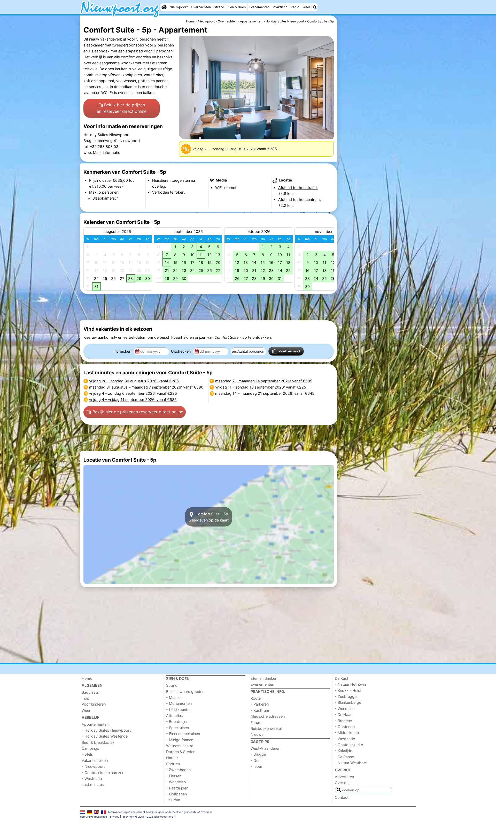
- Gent (256, 760)
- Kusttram (260, 710)
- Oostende (345, 726)
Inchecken (122, 351)
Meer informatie (106, 152)
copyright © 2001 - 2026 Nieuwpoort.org (147, 816)
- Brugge (258, 754)
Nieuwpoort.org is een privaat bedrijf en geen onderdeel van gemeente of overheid (160, 811)
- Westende (92, 778)
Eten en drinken (264, 678)
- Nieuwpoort (93, 766)
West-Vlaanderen (265, 748)
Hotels (87, 754)
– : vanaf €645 (264, 393)
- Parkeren (260, 704)
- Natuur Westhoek (351, 763)
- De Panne (344, 757)
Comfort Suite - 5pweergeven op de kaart (209, 517)
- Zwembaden (178, 770)
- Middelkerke (347, 732)
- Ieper (256, 766)
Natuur (172, 758)
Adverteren (344, 776)
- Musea (173, 697)
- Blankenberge (348, 702)
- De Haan (343, 714)
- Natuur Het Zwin (350, 684)
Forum (256, 722)
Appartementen (95, 724)
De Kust (341, 678)
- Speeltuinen (177, 727)
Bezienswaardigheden (185, 691)
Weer (306, 7)
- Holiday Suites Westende (105, 736)
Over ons (343, 782)
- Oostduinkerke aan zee (103, 772)
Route (256, 698)
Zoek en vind (289, 351)
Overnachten (201, 7)
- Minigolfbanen (179, 740)
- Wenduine (344, 708)
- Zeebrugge (346, 696)
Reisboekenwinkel (266, 728)
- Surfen (173, 800)
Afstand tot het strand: (298, 187)
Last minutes (93, 784)
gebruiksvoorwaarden (93, 816)
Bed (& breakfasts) (98, 742)
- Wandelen (176, 782)
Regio (295, 7)
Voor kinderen (94, 704)
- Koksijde (343, 750)
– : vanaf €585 (133, 399)
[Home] (164, 7)
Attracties (174, 715)
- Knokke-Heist (348, 690)
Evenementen (259, 7)
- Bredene (343, 720)
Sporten (173, 764)
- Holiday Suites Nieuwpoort (106, 730)
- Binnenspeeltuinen (183, 733)
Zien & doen (236, 7)
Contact (341, 797)
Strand (219, 7)
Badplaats (90, 692)
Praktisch (280, 7)
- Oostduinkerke (349, 744)
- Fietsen (173, 776)
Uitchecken (181, 351)
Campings (90, 748)
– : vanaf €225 (133, 393)
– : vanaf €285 (134, 381)
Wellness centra (179, 746)
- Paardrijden (177, 788)
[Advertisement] (377, 134)
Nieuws (257, 734)
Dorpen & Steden (180, 751)
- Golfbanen (176, 794)
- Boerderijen (177, 721)
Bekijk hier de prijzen (121, 108)
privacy (114, 816)
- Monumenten (179, 703)
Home (87, 678)
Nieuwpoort (178, 7)
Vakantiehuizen (95, 760)
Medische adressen (268, 716)
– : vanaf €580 (146, 387)
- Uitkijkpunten (178, 709)
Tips (85, 698)
